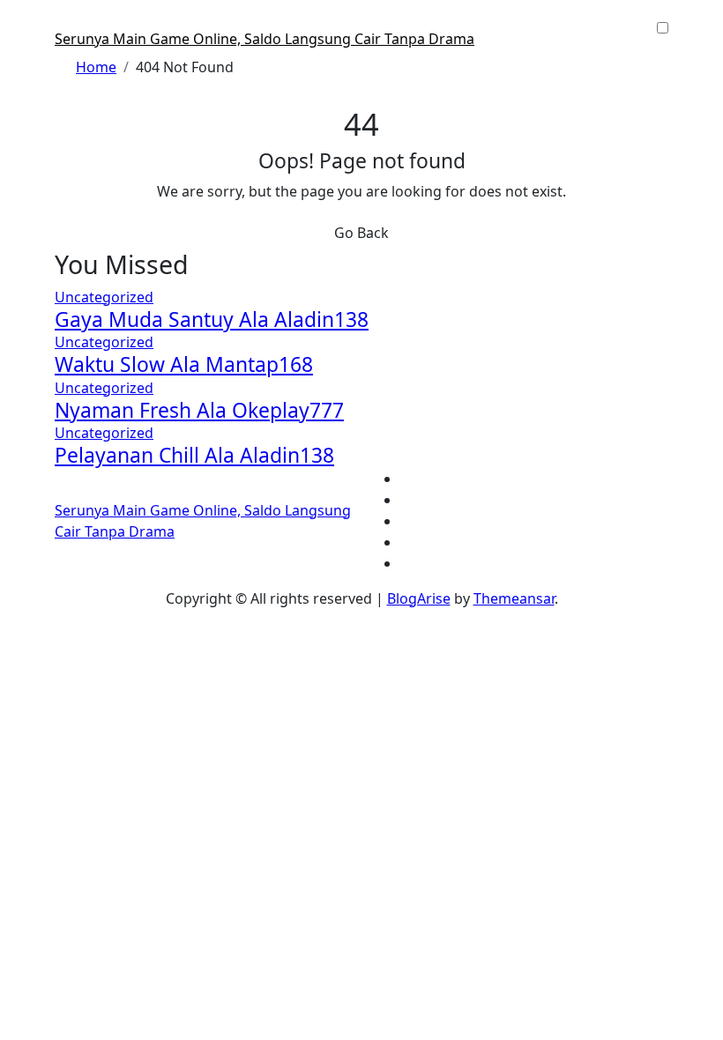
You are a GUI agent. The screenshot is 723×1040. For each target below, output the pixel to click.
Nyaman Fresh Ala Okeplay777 (199, 410)
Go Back (361, 232)
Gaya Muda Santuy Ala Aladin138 (212, 319)
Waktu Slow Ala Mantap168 (184, 364)
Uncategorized (104, 297)
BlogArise (419, 598)
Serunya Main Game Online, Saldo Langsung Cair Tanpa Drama (264, 38)
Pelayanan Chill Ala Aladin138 (194, 455)
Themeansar (514, 598)
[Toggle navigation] (66, 23)
